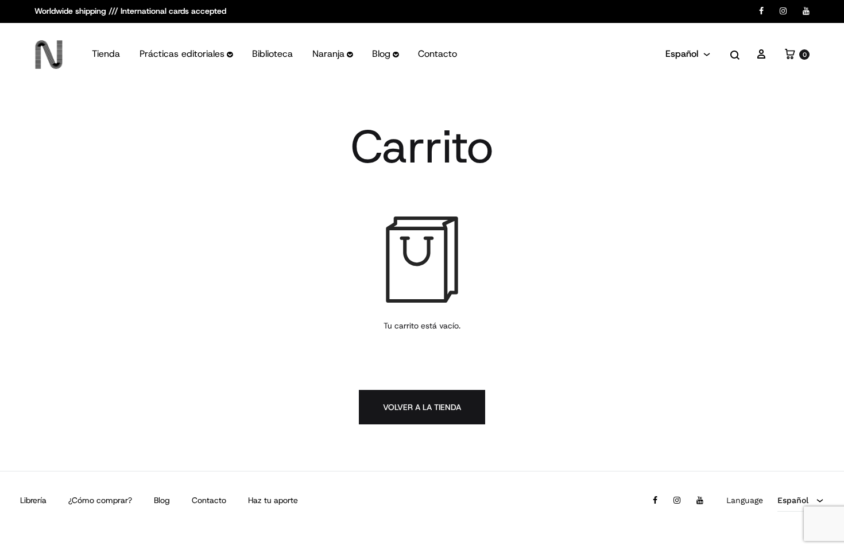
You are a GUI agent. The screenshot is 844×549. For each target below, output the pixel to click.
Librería (33, 500)
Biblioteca (272, 54)
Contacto (437, 54)
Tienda (106, 54)
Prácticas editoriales (182, 54)
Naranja (328, 54)
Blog (381, 54)
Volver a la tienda (422, 407)
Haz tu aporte (273, 500)
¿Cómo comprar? (100, 500)
